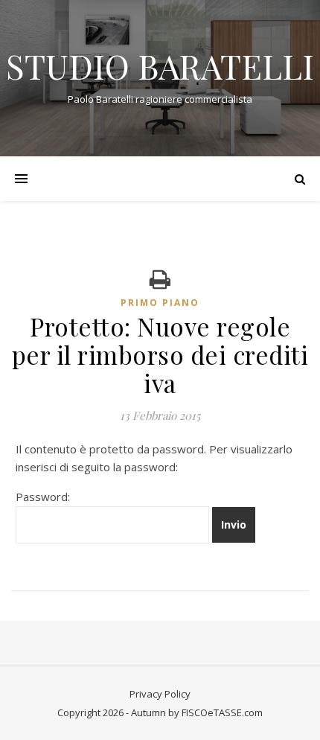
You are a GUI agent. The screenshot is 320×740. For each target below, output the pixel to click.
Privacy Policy (160, 694)
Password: (43, 496)
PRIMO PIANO (160, 302)
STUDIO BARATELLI (160, 66)
